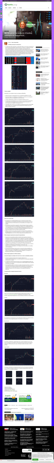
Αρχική (5, 9)
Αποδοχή (35, 459)
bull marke (9, 405)
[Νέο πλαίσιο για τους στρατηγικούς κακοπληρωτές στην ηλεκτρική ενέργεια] (38, 79)
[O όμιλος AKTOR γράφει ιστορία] (19, 417)
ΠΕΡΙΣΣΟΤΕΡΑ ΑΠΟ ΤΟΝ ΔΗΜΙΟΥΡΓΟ (16, 412)
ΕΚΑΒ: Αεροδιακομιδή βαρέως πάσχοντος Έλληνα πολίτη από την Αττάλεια (26, 432)
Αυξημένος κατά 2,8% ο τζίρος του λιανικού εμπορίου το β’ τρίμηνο (45, 75)
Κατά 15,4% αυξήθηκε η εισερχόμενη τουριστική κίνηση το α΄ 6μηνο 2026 (45, 83)
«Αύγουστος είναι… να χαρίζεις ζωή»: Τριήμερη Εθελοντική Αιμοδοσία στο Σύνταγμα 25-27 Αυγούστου (10, 432)
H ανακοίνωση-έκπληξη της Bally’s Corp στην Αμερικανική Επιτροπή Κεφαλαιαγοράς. (45, 50)
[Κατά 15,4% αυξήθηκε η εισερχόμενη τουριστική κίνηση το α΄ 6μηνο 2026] (38, 83)
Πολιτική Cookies (35, 461)
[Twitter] (1, 7)
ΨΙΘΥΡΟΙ (20, 7)
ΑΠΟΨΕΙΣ (14, 7)
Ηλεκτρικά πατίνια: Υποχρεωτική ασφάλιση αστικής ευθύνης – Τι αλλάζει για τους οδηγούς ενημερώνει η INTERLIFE (10, 435)
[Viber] (1, 11)
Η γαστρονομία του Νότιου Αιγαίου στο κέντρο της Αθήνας (42, 432)
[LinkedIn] (1, 9)
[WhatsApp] (1, 13)
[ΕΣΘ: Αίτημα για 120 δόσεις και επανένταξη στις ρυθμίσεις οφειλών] (38, 93)
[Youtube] (49, 1)
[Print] (1, 17)
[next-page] (6, 423)
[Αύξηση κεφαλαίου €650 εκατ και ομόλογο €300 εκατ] (29, 417)
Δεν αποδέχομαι (41, 459)
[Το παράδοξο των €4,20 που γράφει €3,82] (9, 417)
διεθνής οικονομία (29, 405)
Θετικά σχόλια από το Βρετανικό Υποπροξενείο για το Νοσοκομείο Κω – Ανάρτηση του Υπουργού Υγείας (26, 434)
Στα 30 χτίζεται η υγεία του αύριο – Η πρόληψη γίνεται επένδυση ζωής (10, 438)
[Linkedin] (47, 1)
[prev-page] (5, 423)
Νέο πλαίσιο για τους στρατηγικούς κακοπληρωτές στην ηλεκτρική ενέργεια (45, 79)
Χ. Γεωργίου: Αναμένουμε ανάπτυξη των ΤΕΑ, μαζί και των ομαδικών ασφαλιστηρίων (10, 444)
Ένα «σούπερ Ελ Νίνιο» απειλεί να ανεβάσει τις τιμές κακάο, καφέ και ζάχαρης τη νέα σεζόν (41, 439)
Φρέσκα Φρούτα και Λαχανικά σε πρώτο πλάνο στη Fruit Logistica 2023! (11, 409)
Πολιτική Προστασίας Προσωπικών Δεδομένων (45, 461)
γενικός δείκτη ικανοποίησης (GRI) (23, 405)
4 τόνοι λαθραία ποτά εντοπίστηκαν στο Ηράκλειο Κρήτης (42, 434)
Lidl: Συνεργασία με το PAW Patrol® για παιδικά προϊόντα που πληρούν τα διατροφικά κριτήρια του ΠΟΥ (42, 442)
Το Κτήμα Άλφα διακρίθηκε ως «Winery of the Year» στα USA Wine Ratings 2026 (42, 436)
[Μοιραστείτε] (1, 19)
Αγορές (8, 9)
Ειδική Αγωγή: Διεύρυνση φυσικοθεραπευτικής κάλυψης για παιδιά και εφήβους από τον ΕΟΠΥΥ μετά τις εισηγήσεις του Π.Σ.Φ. (26, 443)
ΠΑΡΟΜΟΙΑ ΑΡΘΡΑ (7, 412)
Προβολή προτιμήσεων (49, 459)
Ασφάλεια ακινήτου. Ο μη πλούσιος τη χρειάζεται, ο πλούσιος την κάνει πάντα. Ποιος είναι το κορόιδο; (11, 441)
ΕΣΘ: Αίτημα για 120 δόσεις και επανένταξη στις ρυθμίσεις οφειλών (45, 93)
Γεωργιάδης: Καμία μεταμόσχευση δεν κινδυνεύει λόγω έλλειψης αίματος (26, 437)
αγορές (17, 405)
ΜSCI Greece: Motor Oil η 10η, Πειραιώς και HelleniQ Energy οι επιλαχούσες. (28, 409)
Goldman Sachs (13, 405)
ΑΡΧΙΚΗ (6, 7)
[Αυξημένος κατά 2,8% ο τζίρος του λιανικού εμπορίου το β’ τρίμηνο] (38, 75)
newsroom (7, 37)
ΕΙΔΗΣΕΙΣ (9, 7)
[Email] (1, 15)
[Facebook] (46, 1)
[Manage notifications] (1, 459)
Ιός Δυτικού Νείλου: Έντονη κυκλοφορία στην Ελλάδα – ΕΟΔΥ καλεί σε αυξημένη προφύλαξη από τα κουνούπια (26, 440)
